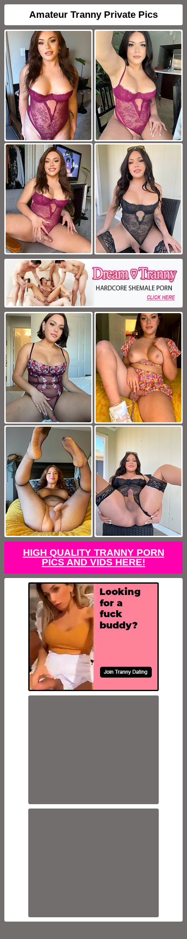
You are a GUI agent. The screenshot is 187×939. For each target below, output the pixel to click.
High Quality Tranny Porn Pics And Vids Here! (93, 557)
